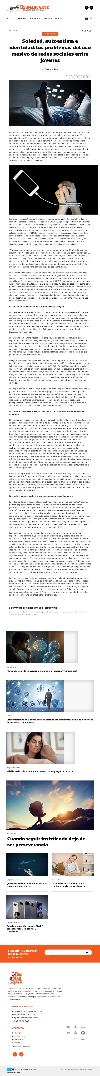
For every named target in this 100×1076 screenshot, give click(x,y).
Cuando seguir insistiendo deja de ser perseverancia (46, 841)
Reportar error (18, 1039)
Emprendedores (53, 18)
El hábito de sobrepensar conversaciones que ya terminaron (40, 771)
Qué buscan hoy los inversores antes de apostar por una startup (27, 885)
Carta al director (19, 1036)
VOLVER (87, 31)
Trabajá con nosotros (21, 1046)
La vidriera (35, 18)
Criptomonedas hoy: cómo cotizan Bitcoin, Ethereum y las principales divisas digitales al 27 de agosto (50, 721)
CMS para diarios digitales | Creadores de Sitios (78, 1069)
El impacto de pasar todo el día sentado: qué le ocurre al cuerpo (68, 885)
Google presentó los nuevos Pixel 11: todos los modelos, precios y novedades (25, 928)
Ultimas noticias (17, 18)
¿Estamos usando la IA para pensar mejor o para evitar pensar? (42, 671)
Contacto (16, 1043)
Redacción (16, 1033)
